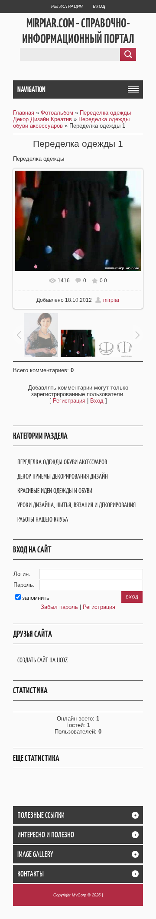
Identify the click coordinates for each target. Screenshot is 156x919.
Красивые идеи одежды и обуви (54, 490)
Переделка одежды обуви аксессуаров (62, 462)
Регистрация (67, 6)
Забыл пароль (59, 607)
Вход (99, 6)
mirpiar (111, 300)
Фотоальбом (57, 112)
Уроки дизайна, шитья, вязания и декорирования (76, 505)
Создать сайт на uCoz (42, 660)
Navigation (31, 89)
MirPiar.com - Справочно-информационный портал (78, 30)
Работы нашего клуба (42, 519)
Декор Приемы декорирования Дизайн (62, 476)
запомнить (35, 598)
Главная (23, 112)
